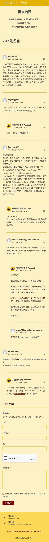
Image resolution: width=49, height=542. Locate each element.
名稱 (4, 422)
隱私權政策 (38, 531)
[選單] (46, 3)
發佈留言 (8, 503)
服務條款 (10, 531)
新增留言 (7, 468)
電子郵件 (6, 433)
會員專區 (27, 289)
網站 (4, 444)
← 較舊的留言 (8, 404)
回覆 (44, 59)
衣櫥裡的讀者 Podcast (21, 125)
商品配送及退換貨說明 (23, 531)
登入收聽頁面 (19, 393)
